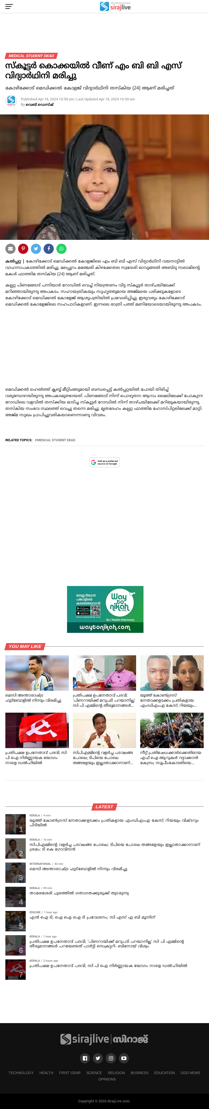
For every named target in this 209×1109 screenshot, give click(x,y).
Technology (21, 1073)
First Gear (70, 1073)
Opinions (107, 1079)
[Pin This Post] (23, 250)
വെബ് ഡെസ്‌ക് (40, 105)
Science (94, 1073)
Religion (116, 1073)
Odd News (190, 1073)
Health (46, 1073)
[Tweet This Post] (36, 250)
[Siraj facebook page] (85, 1058)
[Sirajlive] (104, 1044)
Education (164, 1073)
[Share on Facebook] (61, 250)
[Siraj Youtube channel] (124, 1058)
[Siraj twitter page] (98, 1058)
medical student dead (56, 440)
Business (139, 1073)
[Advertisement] (104, 352)
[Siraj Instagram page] (111, 1058)
